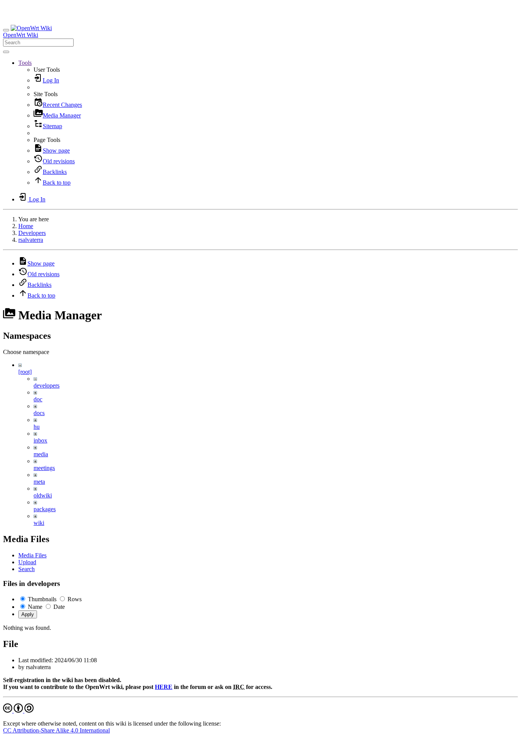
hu (37, 426)
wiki (39, 523)
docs (39, 413)
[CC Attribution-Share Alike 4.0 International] (18, 710)
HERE (163, 687)
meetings (44, 468)
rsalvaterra (30, 240)
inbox (40, 440)
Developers (32, 233)
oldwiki (43, 495)
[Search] (6, 52)
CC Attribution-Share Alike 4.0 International (56, 730)
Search (26, 569)
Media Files (32, 555)
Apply (27, 614)
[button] (25, 63)
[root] (25, 372)
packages (45, 509)
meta (39, 481)
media (41, 454)
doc (38, 399)
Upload (27, 562)
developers (46, 385)
